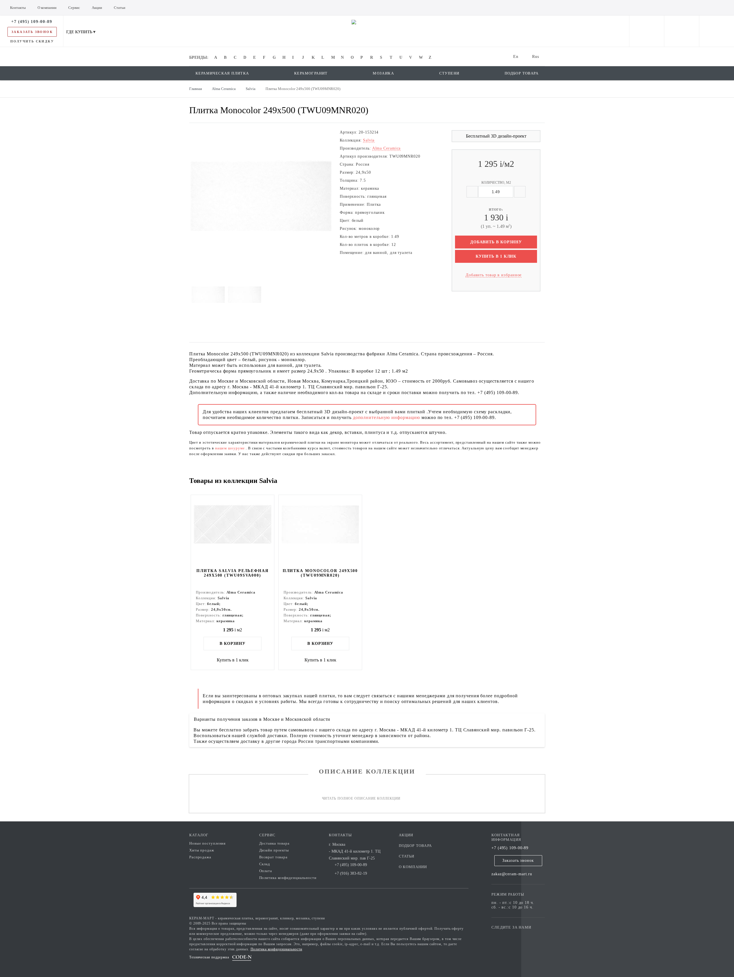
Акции (406, 835)
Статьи (407, 856)
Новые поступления (207, 843)
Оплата (265, 871)
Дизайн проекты (274, 850)
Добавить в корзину (496, 242)
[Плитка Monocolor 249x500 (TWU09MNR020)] (320, 531)
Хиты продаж (201, 850)
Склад (264, 864)
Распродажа (200, 857)
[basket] (716, 31)
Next (182, 195)
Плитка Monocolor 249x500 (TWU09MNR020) (320, 573)
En (515, 56)
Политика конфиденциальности (288, 878)
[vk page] (513, 935)
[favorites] (681, 31)
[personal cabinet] (646, 31)
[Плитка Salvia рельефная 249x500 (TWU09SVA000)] (232, 531)
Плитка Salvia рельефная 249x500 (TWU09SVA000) (232, 573)
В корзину (232, 643)
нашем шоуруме (230, 448)
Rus (535, 56)
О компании (413, 867)
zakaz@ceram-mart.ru (511, 874)
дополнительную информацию (387, 417)
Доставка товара (274, 843)
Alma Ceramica (386, 148)
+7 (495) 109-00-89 (509, 848)
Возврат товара (273, 857)
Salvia (368, 140)
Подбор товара (415, 845)
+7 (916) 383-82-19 (351, 873)
